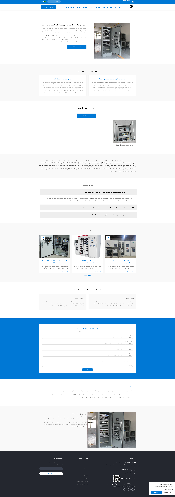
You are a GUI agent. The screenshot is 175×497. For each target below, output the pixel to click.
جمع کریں (87, 369)
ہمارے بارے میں (107, 7)
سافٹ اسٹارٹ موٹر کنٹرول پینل (123, 394)
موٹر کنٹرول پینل (109, 390)
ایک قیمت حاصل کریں (48, 7)
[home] (131, 7)
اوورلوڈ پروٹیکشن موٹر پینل (60, 394)
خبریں (78, 7)
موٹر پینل (98, 390)
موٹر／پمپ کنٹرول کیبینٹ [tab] (86, 115)
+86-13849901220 (126, 470)
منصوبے (85, 7)
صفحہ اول (117, 7)
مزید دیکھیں (130, 271)
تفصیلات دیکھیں (124, 131)
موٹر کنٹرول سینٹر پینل (125, 390)
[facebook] (131, 489)
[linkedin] (124, 489)
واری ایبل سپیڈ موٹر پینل (66, 390)
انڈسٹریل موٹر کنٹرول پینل (124, 397)
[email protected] (127, 0)
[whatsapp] (128, 489)
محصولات (98, 7)
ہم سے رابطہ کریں (69, 7)
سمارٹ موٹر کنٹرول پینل (87, 397)
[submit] (59, 1)
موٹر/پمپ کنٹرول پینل (124, 145)
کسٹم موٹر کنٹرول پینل (85, 390)
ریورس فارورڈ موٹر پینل (79, 394)
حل (91, 7)
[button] (89, 275)
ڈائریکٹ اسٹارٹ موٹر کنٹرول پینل (100, 394)
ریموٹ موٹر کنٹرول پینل (105, 397)
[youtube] (134, 489)
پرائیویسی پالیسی (82, 484)
